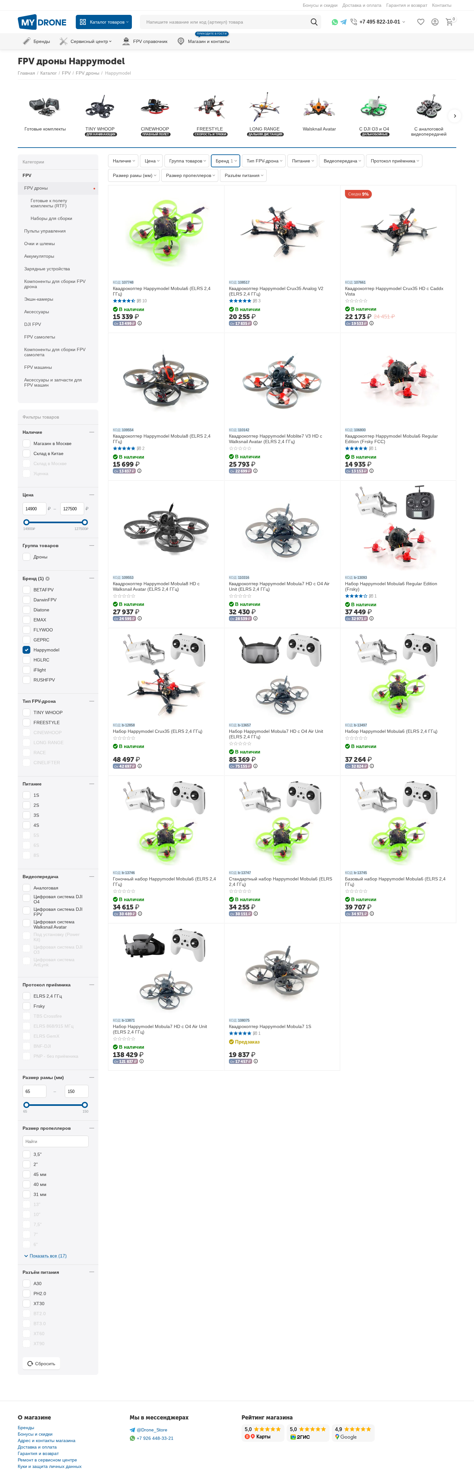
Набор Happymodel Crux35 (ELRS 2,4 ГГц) (157, 731)
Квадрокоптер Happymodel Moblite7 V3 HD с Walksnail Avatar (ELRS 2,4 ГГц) (275, 438)
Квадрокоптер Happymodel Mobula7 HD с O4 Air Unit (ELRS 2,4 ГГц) (279, 586)
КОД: (117, 282)
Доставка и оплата (37, 1447)
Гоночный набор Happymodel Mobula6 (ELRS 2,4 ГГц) (164, 881)
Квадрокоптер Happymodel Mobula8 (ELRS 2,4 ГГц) (162, 438)
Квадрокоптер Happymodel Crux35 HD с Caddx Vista (394, 291)
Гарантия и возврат (38, 1453)
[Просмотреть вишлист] (421, 22)
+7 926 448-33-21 (155, 1438)
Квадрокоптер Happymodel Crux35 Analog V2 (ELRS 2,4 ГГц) (276, 291)
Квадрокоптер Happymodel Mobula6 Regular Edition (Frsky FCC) (391, 438)
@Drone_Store (152, 1429)
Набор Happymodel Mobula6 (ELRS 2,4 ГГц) (391, 731)
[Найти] (314, 22)
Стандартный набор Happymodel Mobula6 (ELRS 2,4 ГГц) (280, 881)
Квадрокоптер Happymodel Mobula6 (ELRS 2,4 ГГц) (162, 291)
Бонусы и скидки (35, 1434)
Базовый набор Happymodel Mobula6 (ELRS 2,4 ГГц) (395, 881)
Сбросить (45, 1363)
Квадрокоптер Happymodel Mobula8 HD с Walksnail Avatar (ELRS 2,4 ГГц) (156, 586)
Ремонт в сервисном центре (47, 1459)
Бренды (26, 1427)
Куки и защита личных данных (50, 1466)
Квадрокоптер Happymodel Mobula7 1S (270, 1026)
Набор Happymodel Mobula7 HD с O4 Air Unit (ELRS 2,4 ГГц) (276, 734)
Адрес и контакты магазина (46, 1440)
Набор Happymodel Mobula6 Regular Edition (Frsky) (391, 586)
